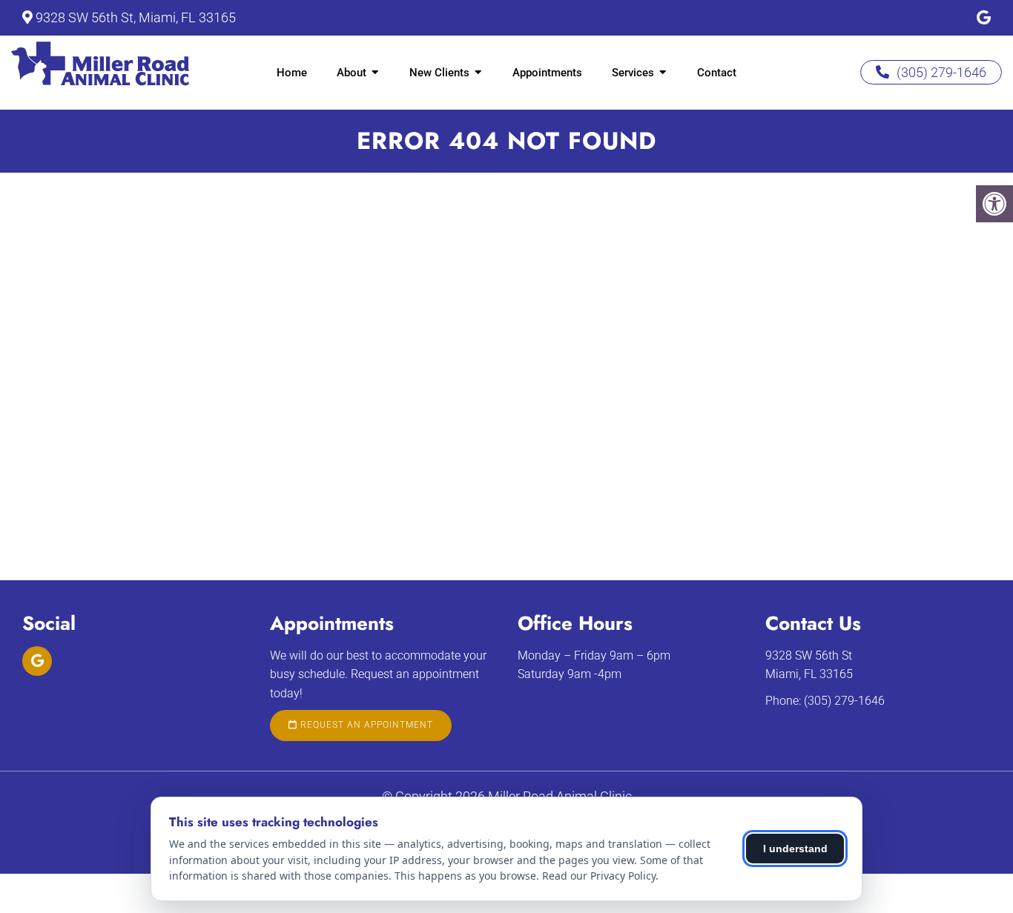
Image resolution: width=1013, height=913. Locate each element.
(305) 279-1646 (941, 72)
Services (633, 72)
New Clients (439, 72)
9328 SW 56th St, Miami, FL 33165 (136, 17)
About (351, 72)
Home (292, 72)
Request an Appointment (365, 725)
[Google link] (984, 18)
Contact (716, 72)
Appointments (547, 72)
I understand (795, 848)
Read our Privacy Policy (599, 876)
